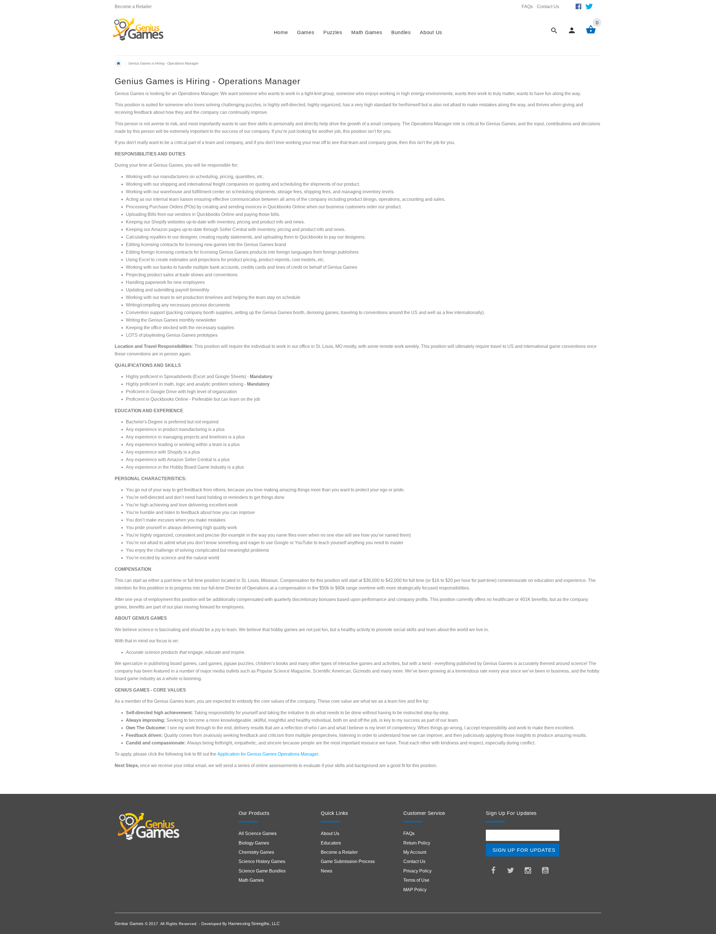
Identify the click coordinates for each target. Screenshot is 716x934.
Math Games (251, 880)
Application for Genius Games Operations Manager (267, 754)
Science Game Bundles (262, 871)
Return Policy (416, 843)
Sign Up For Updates (524, 850)
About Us (330, 833)
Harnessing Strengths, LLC (254, 923)
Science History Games (262, 861)
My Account (414, 852)
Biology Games (254, 843)
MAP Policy (415, 889)
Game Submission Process (348, 861)
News (326, 871)
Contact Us (548, 6)
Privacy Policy (417, 871)
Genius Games (129, 923)
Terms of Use (416, 880)
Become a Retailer (133, 6)
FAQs (527, 6)
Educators (331, 843)
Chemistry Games (256, 852)
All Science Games (258, 833)
